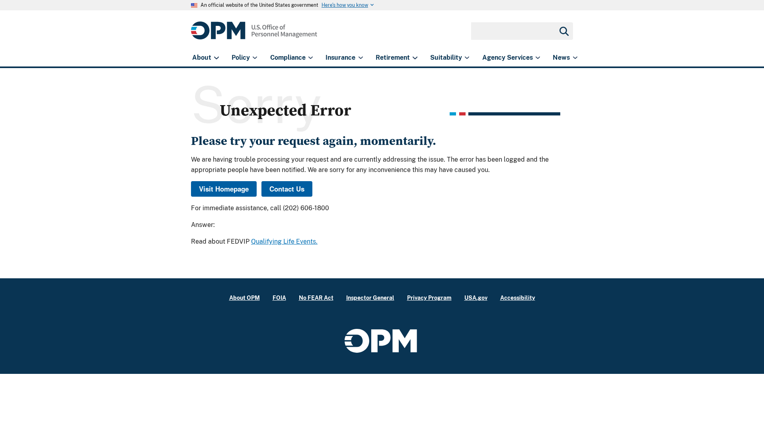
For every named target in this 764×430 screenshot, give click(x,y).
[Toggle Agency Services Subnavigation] (538, 58)
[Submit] (563, 31)
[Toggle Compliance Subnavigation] (310, 58)
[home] (254, 34)
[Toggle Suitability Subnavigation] (467, 58)
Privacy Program (429, 297)
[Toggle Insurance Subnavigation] (361, 58)
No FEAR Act (316, 297)
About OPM (244, 297)
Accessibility (517, 297)
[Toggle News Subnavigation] (575, 58)
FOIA (279, 297)
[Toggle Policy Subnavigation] (255, 58)
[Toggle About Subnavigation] (216, 58)
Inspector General (370, 297)
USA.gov (475, 297)
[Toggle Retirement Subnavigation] (415, 58)
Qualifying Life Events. (284, 241)
